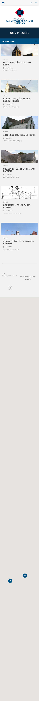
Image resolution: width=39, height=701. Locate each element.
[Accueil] (19, 16)
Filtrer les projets (8, 41)
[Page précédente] (4, 275)
